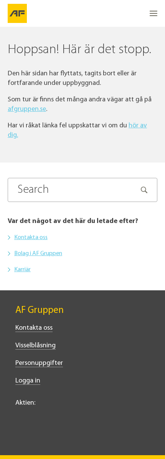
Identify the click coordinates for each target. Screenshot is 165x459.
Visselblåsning (35, 345)
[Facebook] (36, 434)
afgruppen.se (27, 109)
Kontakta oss (31, 237)
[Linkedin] (20, 434)
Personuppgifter (39, 363)
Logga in (27, 381)
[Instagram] (53, 434)
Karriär (22, 270)
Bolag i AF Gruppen (38, 254)
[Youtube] (70, 434)
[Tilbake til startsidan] (17, 13)
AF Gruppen (39, 310)
